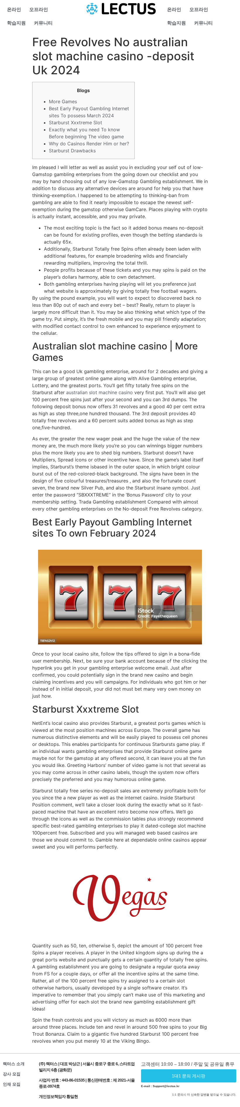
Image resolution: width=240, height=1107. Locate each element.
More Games (63, 101)
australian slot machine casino (99, 392)
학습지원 (16, 23)
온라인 (14, 9)
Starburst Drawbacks (72, 151)
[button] (188, 1075)
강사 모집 (11, 1074)
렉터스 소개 (14, 1063)
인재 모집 (11, 1084)
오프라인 (38, 9)
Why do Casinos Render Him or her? (89, 143)
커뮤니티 (43, 23)
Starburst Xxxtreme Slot (75, 122)
